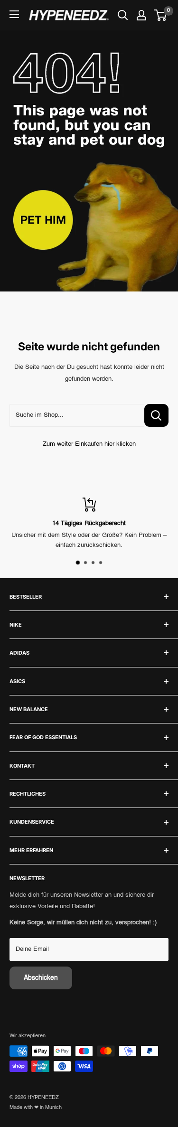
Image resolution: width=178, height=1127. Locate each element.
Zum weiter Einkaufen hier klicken (89, 444)
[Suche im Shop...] (156, 415)
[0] (161, 15)
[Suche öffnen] (123, 15)
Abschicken (41, 978)
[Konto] (141, 15)
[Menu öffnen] (14, 14)
